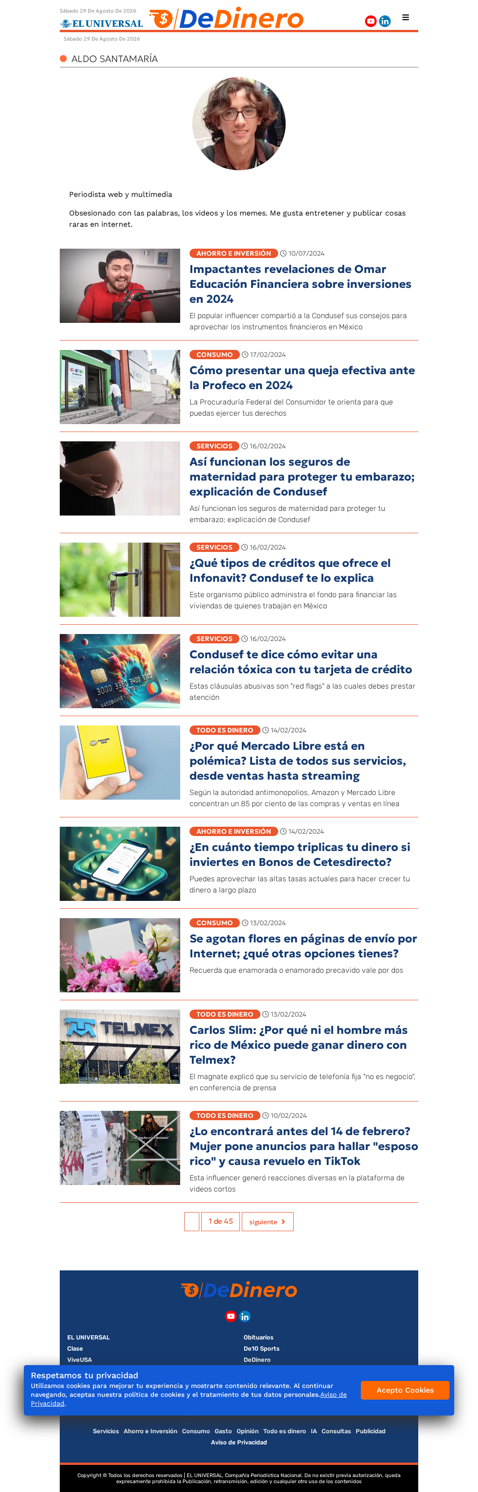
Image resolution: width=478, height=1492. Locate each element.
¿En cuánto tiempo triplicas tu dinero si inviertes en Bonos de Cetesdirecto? (300, 854)
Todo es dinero (225, 730)
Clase (75, 1348)
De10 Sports (262, 1348)
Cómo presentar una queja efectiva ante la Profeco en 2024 (302, 377)
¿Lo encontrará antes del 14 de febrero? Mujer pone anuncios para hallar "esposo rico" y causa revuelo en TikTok (304, 1146)
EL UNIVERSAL (88, 1337)
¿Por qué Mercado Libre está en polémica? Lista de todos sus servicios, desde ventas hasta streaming (298, 761)
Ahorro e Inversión (234, 253)
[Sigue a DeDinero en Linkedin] (385, 21)
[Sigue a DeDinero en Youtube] (371, 21)
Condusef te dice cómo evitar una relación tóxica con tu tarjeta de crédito (301, 662)
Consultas (336, 1431)
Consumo (215, 354)
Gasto (223, 1431)
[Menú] (405, 17)
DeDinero (257, 1359)
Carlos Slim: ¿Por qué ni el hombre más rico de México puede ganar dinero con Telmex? (299, 1045)
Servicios (214, 446)
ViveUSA (79, 1359)
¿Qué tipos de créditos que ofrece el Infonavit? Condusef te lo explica (290, 570)
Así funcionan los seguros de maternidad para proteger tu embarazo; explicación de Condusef (302, 477)
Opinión (248, 1431)
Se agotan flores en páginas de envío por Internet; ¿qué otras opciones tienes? (303, 946)
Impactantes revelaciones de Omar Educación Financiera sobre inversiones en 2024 (301, 284)
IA (314, 1431)
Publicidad (371, 1431)
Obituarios (259, 1337)
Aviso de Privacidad (239, 1442)
